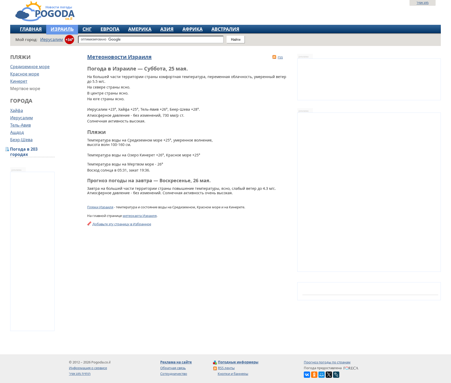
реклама (16, 169)
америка (139, 29)
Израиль (62, 29)
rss (280, 57)
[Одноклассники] (314, 375)
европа (109, 29)
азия (167, 29)
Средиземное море (30, 66)
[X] (329, 375)
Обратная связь (173, 368)
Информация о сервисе (88, 368)
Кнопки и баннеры (233, 373)
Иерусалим (21, 117)
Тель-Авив (20, 125)
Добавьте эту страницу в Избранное (121, 224)
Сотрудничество (173, 373)
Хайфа (16, 110)
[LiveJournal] (336, 375)
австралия (225, 29)
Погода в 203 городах (24, 151)
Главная (31, 29)
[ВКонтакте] (307, 375)
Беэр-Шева (21, 139)
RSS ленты (226, 368)
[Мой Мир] (321, 375)
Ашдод (17, 132)
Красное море (24, 74)
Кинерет (18, 81)
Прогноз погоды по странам (327, 362)
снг (87, 29)
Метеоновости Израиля (119, 56)
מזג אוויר (423, 2)
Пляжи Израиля (100, 207)
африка (192, 29)
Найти (235, 40)
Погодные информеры (238, 362)
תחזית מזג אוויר (80, 373)
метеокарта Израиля (140, 215)
